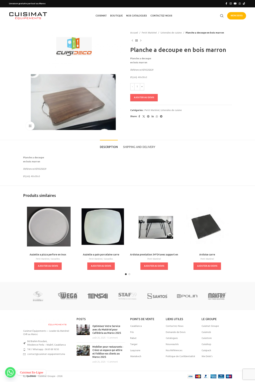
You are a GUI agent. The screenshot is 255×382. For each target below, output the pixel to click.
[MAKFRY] (217, 296)
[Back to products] (136, 40)
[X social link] (143, 116)
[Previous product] (132, 40)
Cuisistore (207, 338)
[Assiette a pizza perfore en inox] (48, 226)
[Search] (221, 15)
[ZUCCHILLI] (38, 296)
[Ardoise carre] (207, 226)
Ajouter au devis (144, 97)
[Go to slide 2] (129, 274)
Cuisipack (206, 350)
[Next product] (141, 40)
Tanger (133, 344)
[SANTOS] (157, 296)
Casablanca (136, 326)
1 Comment (112, 338)
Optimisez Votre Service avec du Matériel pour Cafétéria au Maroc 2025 (106, 329)
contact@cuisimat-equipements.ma (46, 354)
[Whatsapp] (10, 372)
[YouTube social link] (235, 3)
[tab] (109, 145)
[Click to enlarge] (30, 125)
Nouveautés (172, 344)
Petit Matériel (149, 33)
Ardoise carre (207, 254)
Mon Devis (237, 16)
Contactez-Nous (174, 326)
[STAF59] (127, 296)
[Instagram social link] (231, 3)
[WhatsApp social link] (240, 3)
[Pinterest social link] (148, 116)
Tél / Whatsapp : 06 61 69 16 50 (43, 349)
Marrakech (135, 356)
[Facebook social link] (226, 3)
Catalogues (172, 338)
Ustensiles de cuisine (171, 33)
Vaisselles (55, 259)
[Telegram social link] (161, 116)
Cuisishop (206, 344)
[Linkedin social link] (153, 116)
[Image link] (45, 321)
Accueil (134, 33)
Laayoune (135, 350)
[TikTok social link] (244, 3)
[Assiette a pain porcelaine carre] (101, 226)
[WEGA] (68, 296)
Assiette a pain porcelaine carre (101, 254)
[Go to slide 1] (126, 274)
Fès (132, 332)
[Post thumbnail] (83, 332)
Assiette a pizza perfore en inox (48, 254)
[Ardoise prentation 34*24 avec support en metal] (154, 226)
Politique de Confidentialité (180, 356)
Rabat (133, 338)
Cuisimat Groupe (210, 326)
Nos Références (174, 350)
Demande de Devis (175, 332)
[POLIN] (187, 296)
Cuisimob (206, 332)
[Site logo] (28, 16)
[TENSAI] (98, 296)
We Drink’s (207, 356)
